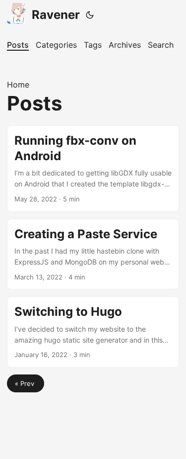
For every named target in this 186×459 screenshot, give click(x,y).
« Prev (25, 383)
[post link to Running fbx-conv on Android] (93, 168)
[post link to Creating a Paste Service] (93, 254)
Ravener (56, 14)
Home (18, 85)
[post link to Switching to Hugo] (93, 332)
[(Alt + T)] (90, 15)
